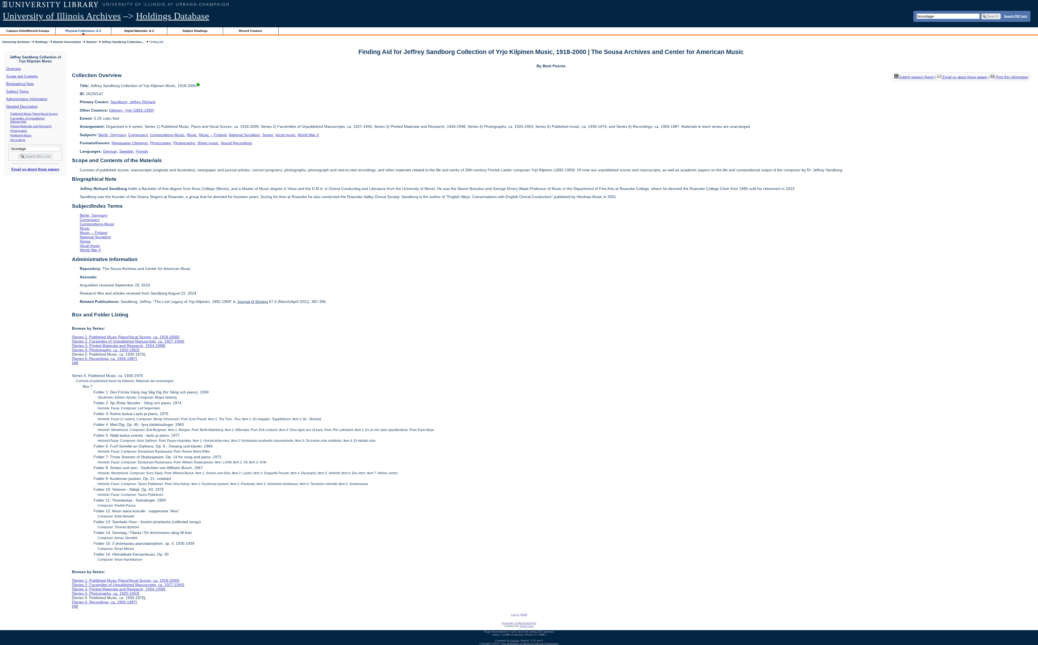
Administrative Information (26, 99)
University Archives (16, 42)
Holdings (41, 42)
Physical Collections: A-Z (83, 30)
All (75, 363)
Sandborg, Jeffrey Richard (133, 102)
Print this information (1011, 77)
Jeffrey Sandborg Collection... (123, 42)
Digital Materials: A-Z (139, 30)
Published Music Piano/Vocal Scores (34, 113)
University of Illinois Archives (62, 16)
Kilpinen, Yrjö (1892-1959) (131, 110)
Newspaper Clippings (130, 143)
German (110, 151)
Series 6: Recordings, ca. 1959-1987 (104, 358)
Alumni (91, 42)
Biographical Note (20, 84)
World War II (308, 135)
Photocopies (160, 143)
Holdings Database (172, 16)
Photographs (18, 130)
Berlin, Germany (112, 135)
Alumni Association (67, 42)
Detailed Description (22, 107)
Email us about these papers (35, 169)
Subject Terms (17, 91)
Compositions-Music (167, 135)
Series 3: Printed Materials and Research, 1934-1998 (118, 345)
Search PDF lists (1015, 16)
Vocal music (285, 135)
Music (192, 135)
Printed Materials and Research (31, 126)
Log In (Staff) (519, 614)
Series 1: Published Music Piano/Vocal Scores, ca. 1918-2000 (125, 337)
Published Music (21, 135)
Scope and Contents (22, 76)
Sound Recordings (236, 143)
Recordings (17, 140)
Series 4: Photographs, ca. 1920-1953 (105, 350)
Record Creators (250, 30)
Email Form (527, 625)
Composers (138, 135)
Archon (515, 640)
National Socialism (244, 135)
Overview (13, 69)
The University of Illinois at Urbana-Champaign (530, 643)
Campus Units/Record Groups (27, 30)
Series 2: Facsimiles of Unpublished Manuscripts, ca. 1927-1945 (128, 341)
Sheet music (207, 143)
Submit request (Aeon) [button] (916, 77)
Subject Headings (195, 30)
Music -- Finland (213, 135)
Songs (267, 135)
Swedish (126, 151)
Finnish (142, 151)
